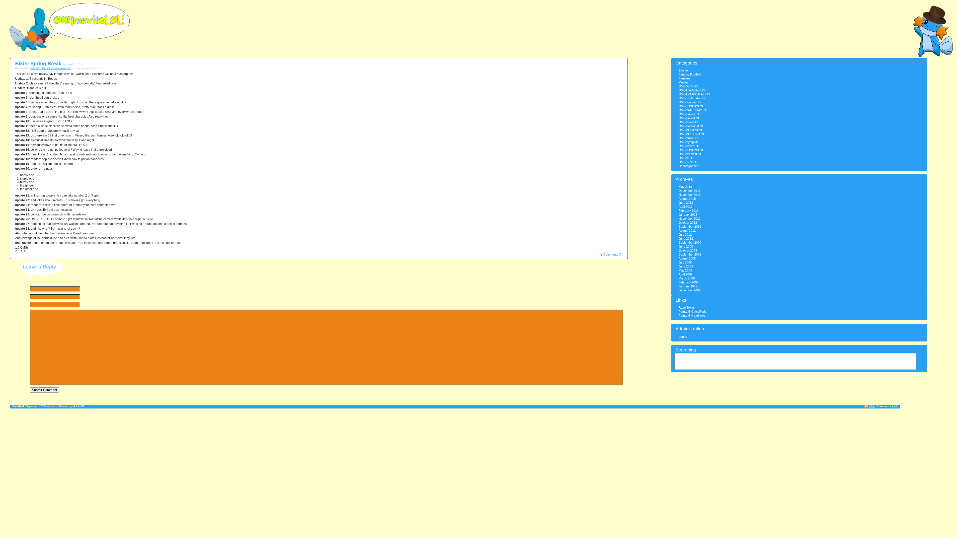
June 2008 (686, 266)
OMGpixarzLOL (689, 146)
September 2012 (690, 226)
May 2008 (685, 270)
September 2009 (690, 242)
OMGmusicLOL (689, 138)
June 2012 (686, 238)
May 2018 (685, 187)
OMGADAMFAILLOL (692, 90)
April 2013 (686, 206)
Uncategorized (689, 166)
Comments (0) (613, 254)
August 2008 (687, 258)
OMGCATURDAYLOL (693, 110)
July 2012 (685, 234)
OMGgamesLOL (690, 114)
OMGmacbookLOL (691, 126)
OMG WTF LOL (689, 86)
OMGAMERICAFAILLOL (695, 94)
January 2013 (688, 214)
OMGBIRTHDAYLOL (692, 98)
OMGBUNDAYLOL (691, 106)
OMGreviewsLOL (61, 68)
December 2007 (690, 290)
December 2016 (690, 191)
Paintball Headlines (692, 315)
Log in (683, 336)
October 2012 (688, 222)
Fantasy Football (690, 74)
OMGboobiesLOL (690, 102)
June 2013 (686, 202)
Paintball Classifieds (692, 311)
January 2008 (688, 286)
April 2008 (686, 274)
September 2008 (690, 254)
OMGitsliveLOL (689, 122)
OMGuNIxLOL (688, 162)
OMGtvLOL (686, 158)
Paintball (18, 406)
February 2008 (689, 282)
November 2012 (690, 218)
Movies (683, 82)
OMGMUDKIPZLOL (692, 134)
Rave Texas (687, 307)
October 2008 (688, 250)
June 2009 (686, 246)
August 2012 (687, 230)
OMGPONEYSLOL (691, 150)
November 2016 (690, 195)
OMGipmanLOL (689, 118)
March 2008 (687, 278)
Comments (887, 406)
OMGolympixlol (689, 142)
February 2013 (689, 210)
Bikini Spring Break (38, 63)
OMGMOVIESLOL (40, 68)
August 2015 (687, 199)
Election (684, 70)
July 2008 (685, 262)
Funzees (684, 78)
